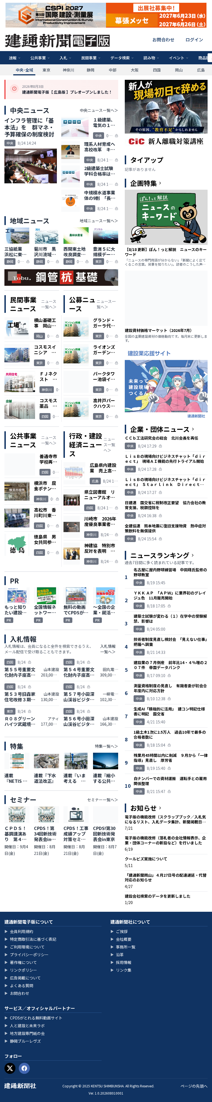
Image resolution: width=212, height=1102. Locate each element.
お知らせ (143, 808)
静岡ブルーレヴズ (22, 1041)
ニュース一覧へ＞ (49, 304)
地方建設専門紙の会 (24, 1033)
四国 (157, 70)
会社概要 (120, 939)
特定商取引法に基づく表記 (30, 939)
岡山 (179, 70)
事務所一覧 (122, 947)
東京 (46, 70)
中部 (112, 70)
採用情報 (120, 962)
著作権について (20, 962)
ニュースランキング (159, 555)
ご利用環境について (24, 947)
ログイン (194, 39)
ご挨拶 (119, 931)
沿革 (117, 954)
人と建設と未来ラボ (24, 1025)
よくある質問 (18, 985)
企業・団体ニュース (160, 429)
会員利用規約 (18, 931)
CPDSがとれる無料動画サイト (33, 1018)
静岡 (90, 70)
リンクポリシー (20, 970)
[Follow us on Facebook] (24, 1068)
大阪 (135, 70)
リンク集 (120, 970)
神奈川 (68, 70)
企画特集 (143, 183)
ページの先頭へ (194, 1086)
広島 (201, 70)
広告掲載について (22, 978)
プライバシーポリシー (26, 954)
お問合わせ (163, 39)
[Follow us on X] (9, 1068)
